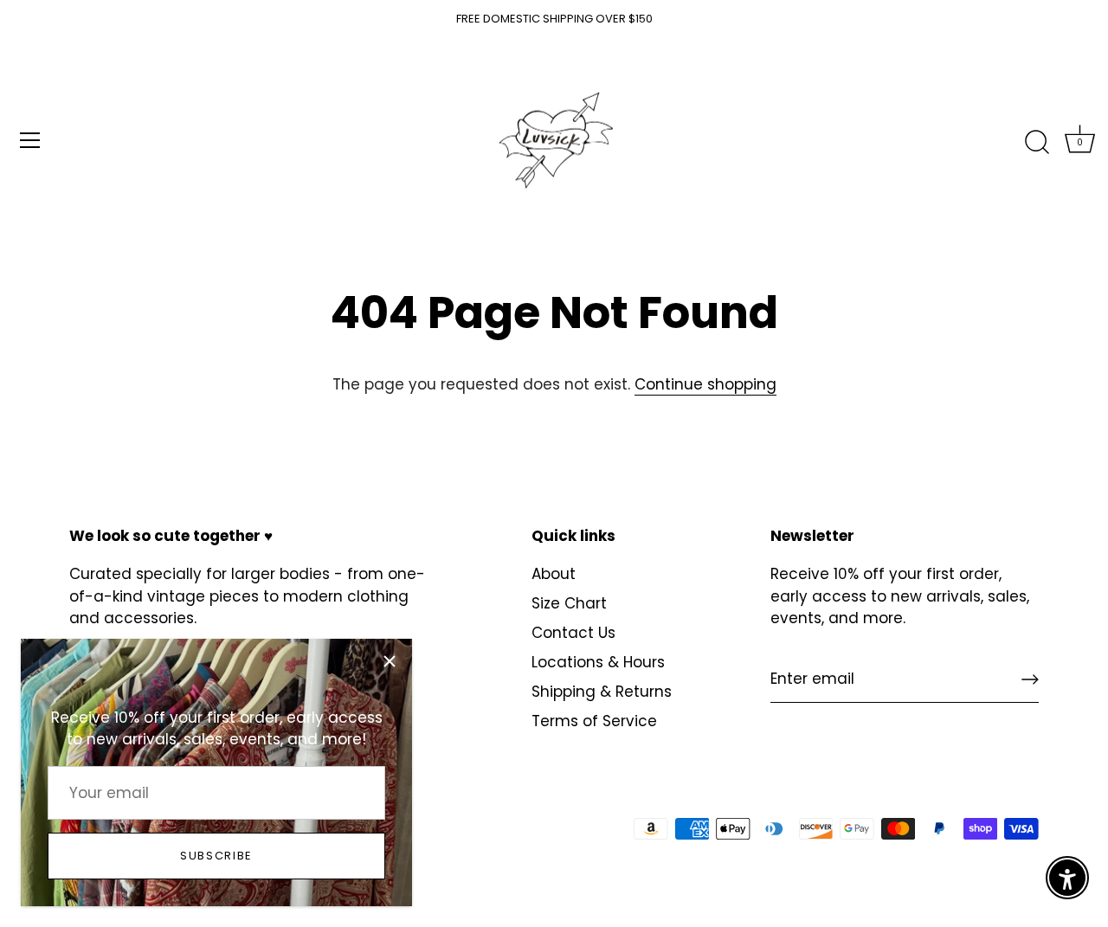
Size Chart (569, 603)
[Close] (389, 661)
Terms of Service (594, 721)
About (553, 573)
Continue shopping (705, 384)
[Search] (1037, 143)
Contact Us (573, 632)
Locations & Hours (598, 662)
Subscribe (216, 855)
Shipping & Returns (601, 691)
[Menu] (30, 140)
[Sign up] (1030, 679)
